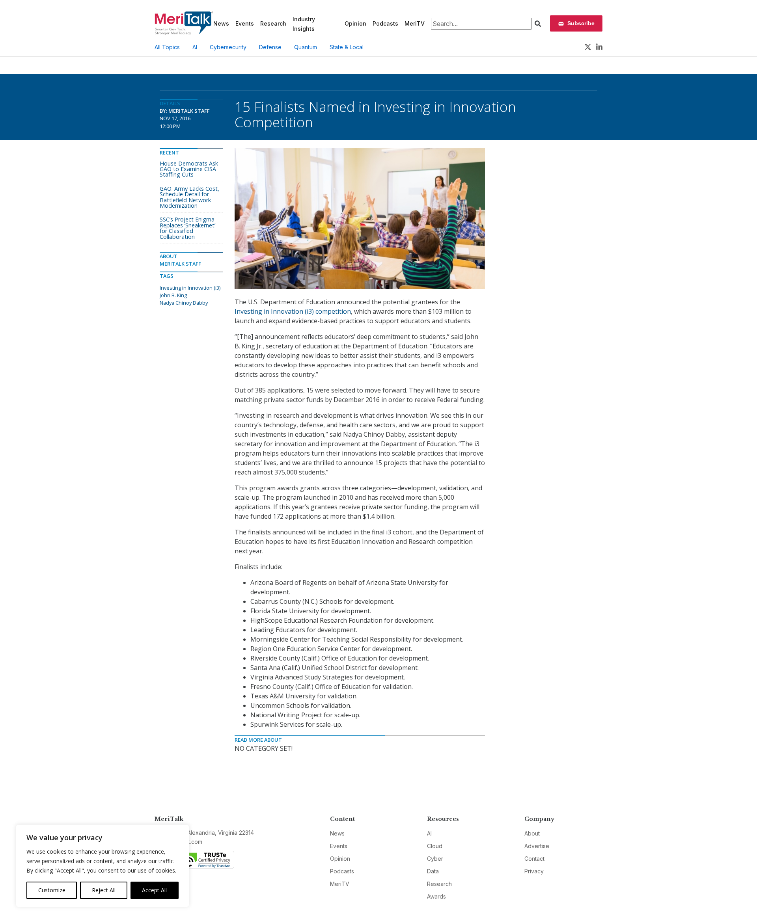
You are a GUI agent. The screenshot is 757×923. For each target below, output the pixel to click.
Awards (436, 896)
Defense (270, 47)
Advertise (536, 846)
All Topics (167, 47)
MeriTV (415, 23)
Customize (51, 890)
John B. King (173, 295)
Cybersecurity (228, 47)
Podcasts (385, 23)
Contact (534, 858)
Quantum (305, 47)
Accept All (154, 890)
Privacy (534, 871)
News (221, 23)
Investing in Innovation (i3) (190, 287)
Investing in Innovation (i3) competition (293, 311)
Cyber (435, 858)
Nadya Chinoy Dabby (184, 302)
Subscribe (581, 23)
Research (273, 23)
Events (244, 23)
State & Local (347, 47)
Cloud (434, 846)
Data (433, 871)
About (532, 833)
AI (194, 47)
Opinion (355, 23)
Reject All (104, 890)
